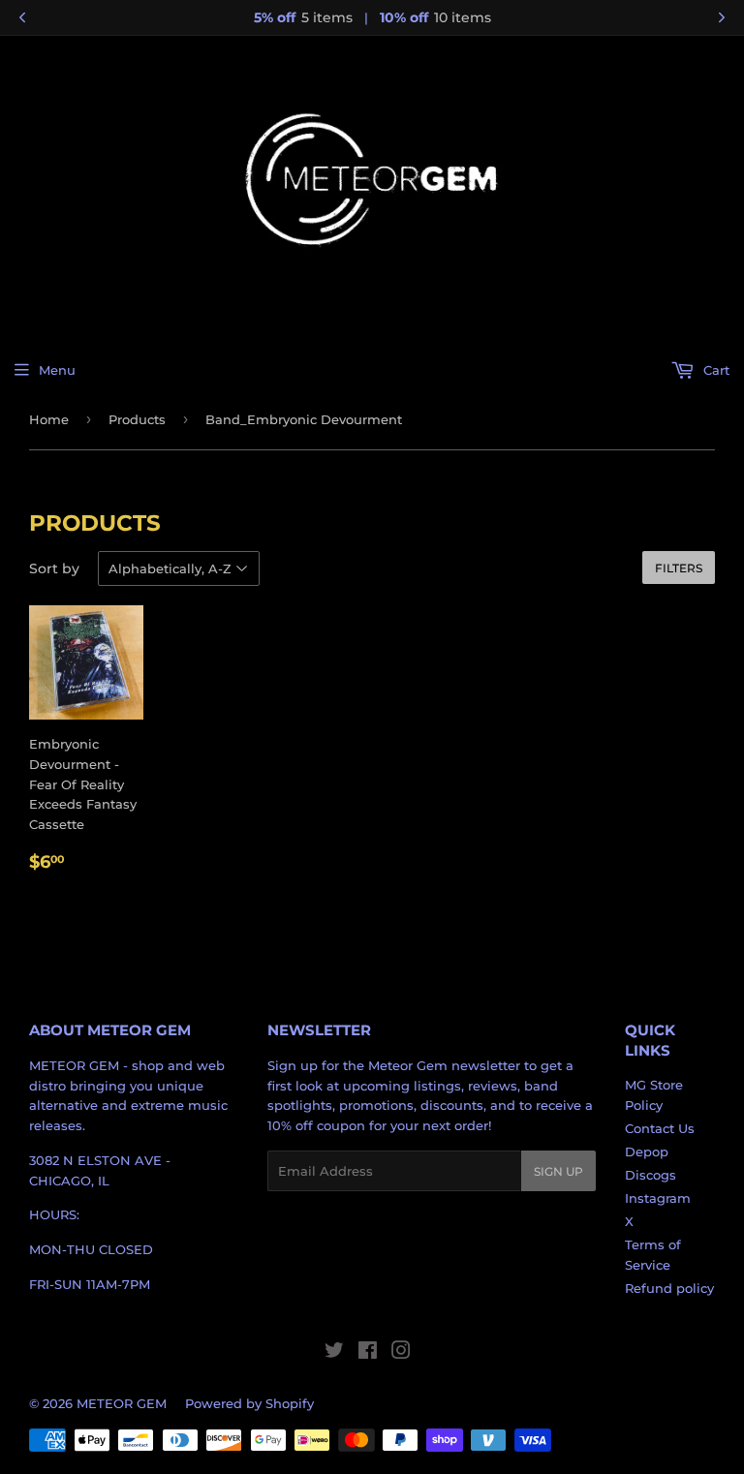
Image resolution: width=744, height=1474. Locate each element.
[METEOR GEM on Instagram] (401, 1353)
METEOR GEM (122, 1403)
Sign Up (558, 1171)
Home (49, 419)
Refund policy (669, 1288)
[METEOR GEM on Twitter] (334, 1353)
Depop (646, 1151)
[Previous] (22, 17)
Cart (714, 370)
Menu (57, 370)
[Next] (721, 17)
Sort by (54, 568)
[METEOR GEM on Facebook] (367, 1353)
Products (137, 419)
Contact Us (660, 1128)
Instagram (658, 1198)
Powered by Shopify (249, 1403)
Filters (678, 568)
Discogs (650, 1174)
